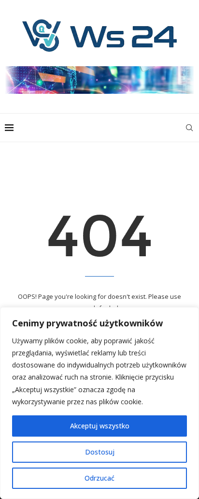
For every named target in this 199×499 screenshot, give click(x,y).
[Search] (189, 128)
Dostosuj (99, 451)
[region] (99, 403)
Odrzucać (99, 478)
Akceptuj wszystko (99, 425)
